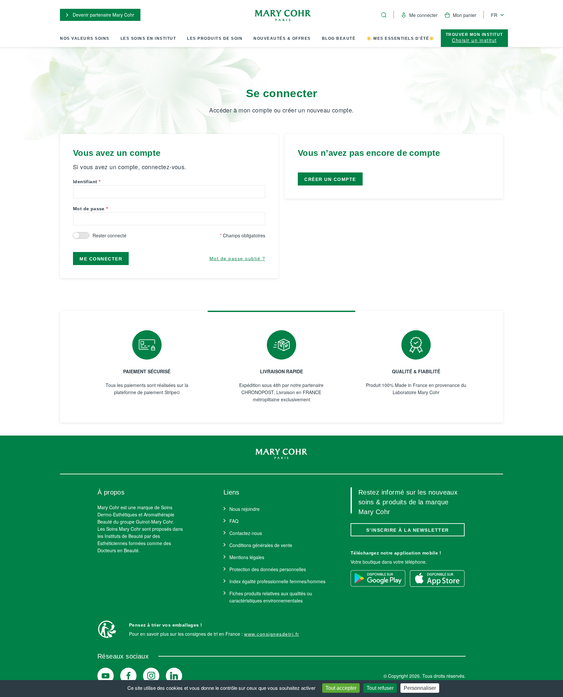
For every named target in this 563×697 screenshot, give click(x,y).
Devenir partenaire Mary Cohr (102, 14)
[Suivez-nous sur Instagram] (151, 676)
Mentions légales (246, 557)
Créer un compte (330, 179)
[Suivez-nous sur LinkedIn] (174, 676)
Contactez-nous (245, 533)
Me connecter (100, 258)
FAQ (233, 521)
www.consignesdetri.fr (271, 634)
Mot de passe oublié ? (237, 258)
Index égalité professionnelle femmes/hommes (277, 581)
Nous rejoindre (244, 509)
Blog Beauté (339, 38)
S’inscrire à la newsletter (407, 530)
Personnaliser (420, 688)
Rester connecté (109, 235)
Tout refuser (380, 688)
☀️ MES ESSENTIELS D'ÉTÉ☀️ (401, 38)
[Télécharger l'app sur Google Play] (378, 578)
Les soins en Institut (148, 38)
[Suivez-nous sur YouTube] (105, 676)
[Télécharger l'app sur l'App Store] (437, 578)
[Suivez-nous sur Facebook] (128, 676)
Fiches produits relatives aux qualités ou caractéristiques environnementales (270, 597)
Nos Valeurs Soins (84, 38)
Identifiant (85, 181)
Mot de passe (89, 208)
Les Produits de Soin (214, 38)
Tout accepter (340, 688)
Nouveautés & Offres (282, 38)
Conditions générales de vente (260, 545)
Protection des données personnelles (267, 569)
